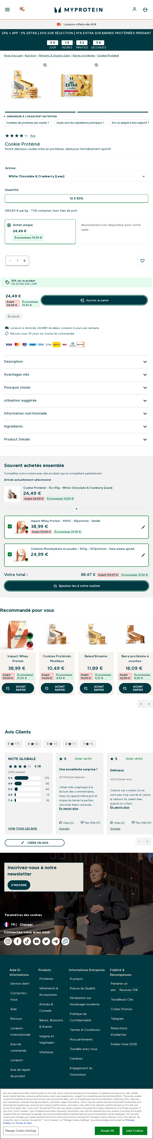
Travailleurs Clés (122, 999)
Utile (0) (68, 822)
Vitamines (46, 1052)
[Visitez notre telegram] (56, 941)
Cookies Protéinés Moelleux (57, 658)
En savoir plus (68, 808)
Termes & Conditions (85, 1029)
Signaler (64, 828)
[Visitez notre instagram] (8, 941)
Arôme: (10, 168)
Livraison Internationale (20, 1031)
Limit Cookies (134, 1130)
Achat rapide (21, 688)
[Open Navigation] (7, 9)
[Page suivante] (147, 842)
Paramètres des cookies (23, 915)
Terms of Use (24, 1123)
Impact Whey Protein (18, 658)
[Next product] (149, 704)
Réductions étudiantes (119, 1031)
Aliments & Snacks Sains (54, 55)
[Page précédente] (139, 842)
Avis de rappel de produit (20, 1073)
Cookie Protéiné (108, 55)
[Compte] (134, 9)
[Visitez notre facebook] (18, 941)
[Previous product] (141, 704)
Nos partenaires (81, 1039)
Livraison (16, 1060)
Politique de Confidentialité (80, 1017)
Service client (19, 983)
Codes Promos (121, 1009)
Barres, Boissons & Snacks (51, 1023)
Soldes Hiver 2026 (124, 1044)
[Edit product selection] (143, 527)
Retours (16, 1018)
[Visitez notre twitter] (46, 941)
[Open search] (22, 9)
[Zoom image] (45, 65)
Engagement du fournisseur (81, 1071)
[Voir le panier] (145, 9)
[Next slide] (152, 664)
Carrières (76, 1058)
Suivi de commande (18, 1047)
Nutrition (30, 55)
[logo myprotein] (78, 9)
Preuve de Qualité (82, 988)
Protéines (46, 978)
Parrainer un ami (124, 987)
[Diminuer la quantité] (10, 261)
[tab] (40, 231)
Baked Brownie (96, 656)
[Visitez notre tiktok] (27, 941)
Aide (13, 1009)
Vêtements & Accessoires (48, 991)
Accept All (107, 1130)
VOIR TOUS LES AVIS (22, 828)
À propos (76, 978)
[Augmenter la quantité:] (24, 261)
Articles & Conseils (46, 1007)
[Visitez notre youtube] (37, 941)
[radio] (76, 198)
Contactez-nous (18, 996)
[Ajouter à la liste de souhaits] (142, 260)
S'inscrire (19, 885)
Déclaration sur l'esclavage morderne (85, 1001)
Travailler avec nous (83, 1049)
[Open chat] (65, 941)
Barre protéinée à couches (135, 658)
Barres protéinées (84, 55)
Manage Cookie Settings (20, 1130)
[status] (17, 261)
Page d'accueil (13, 55)
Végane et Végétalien (46, 1039)
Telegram (117, 1018)
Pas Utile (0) (92, 822)
